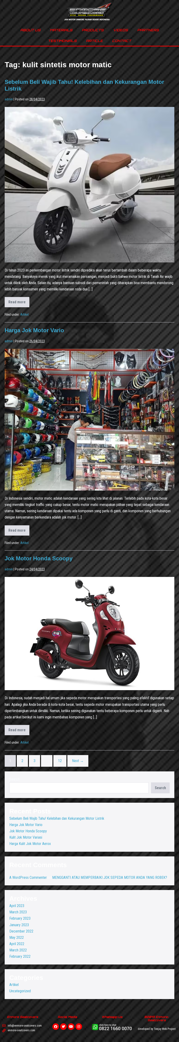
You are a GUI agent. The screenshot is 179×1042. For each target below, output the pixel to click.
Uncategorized (20, 991)
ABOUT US (30, 30)
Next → (78, 761)
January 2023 (19, 925)
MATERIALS (61, 30)
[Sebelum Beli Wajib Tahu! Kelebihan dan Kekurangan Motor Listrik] (89, 184)
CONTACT (121, 41)
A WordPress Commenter (28, 877)
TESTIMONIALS (62, 41)
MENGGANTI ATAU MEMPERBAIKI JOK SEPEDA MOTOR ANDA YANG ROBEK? (109, 877)
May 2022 (16, 937)
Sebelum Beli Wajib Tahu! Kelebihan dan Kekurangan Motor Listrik (56, 818)
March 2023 (18, 912)
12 (60, 761)
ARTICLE (94, 41)
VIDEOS (120, 30)
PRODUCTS (93, 30)
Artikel (24, 314)
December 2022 (21, 931)
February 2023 (20, 918)
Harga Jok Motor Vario (34, 330)
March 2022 (18, 950)
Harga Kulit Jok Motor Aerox (30, 843)
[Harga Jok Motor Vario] (89, 420)
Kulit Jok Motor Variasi (25, 837)
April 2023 (16, 906)
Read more (18, 300)
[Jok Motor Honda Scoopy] (89, 633)
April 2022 (16, 944)
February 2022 (20, 956)
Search (14, 779)
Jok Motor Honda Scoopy (38, 558)
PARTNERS (148, 30)
